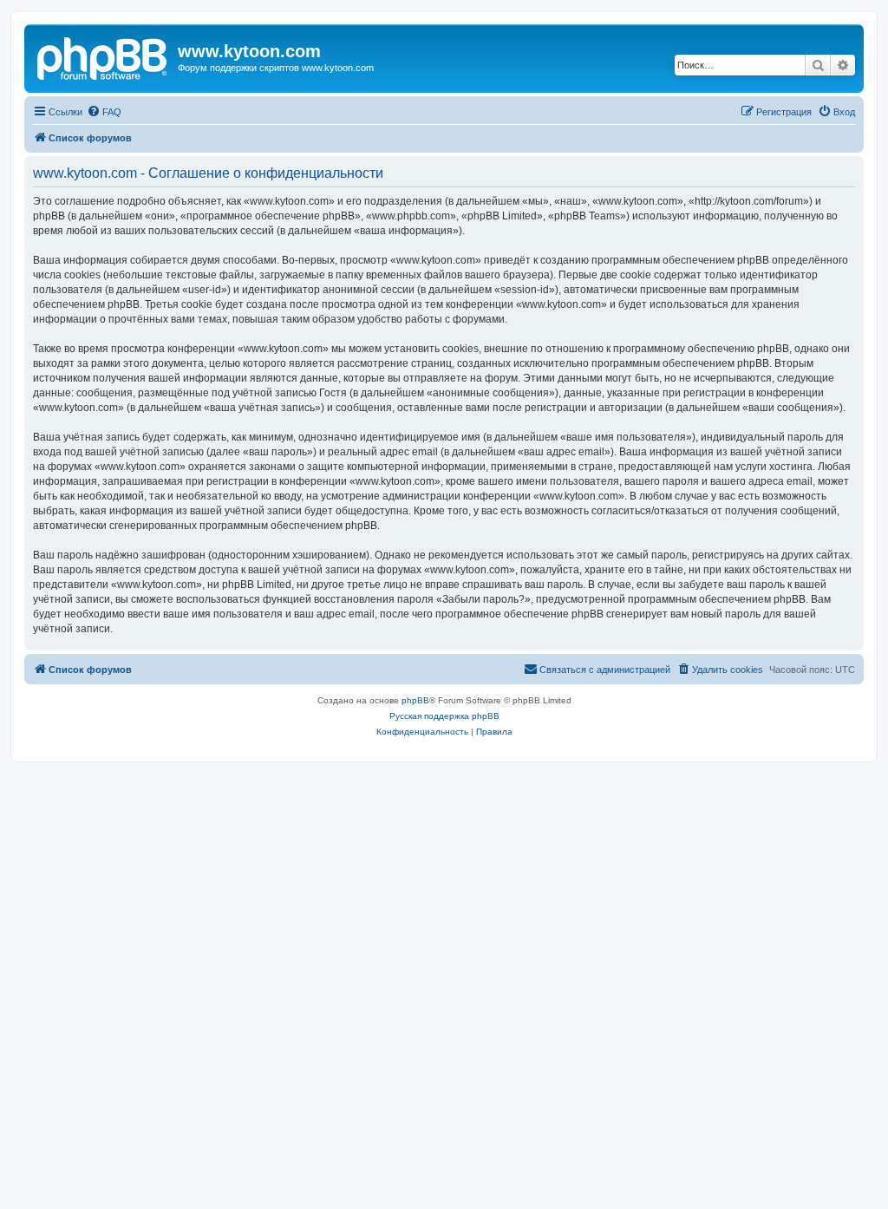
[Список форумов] (103, 56)
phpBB (415, 700)
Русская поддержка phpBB (444, 716)
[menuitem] (104, 111)
